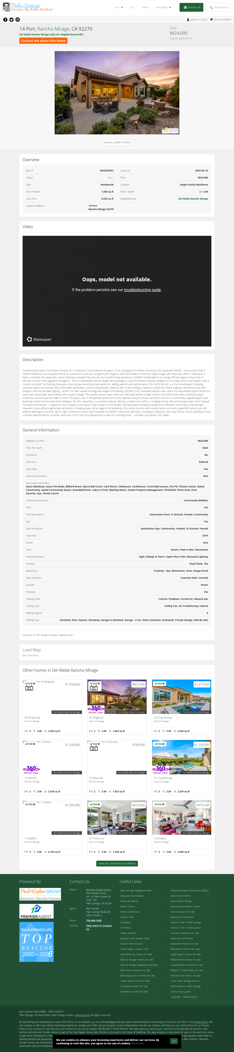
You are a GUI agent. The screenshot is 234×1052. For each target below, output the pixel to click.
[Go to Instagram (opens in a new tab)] (17, 19)
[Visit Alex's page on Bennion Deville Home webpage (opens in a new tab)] (40, 893)
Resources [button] (161, 7)
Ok (174, 1041)
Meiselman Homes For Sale (185, 949)
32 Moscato (96, 778)
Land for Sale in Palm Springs (186, 922)
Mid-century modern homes (186, 906)
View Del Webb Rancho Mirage (117, 863)
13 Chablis (160, 838)
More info (137, 1043)
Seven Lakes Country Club (134, 949)
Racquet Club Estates (131, 895)
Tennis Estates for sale (183, 911)
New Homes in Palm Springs (186, 986)
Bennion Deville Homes (98, 889)
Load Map (32, 649)
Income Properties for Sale (185, 933)
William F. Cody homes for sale (187, 970)
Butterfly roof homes (182, 938)
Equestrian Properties (182, 917)
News (145, 7)
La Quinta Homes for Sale (134, 986)
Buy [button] (117, 7)
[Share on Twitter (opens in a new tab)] (11, 19)
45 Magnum (96, 717)
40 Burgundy (32, 717)
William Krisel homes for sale (186, 959)
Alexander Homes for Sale (184, 943)
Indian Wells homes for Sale (135, 980)
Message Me (194, 7)
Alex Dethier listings (181, 901)
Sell (133, 7)
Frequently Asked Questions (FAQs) (190, 890)
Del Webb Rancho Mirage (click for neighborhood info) (51, 34)
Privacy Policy (201, 1022)
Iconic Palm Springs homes (185, 980)
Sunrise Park (127, 917)
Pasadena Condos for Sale (134, 991)
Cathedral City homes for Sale (136, 954)
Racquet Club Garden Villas (134, 938)
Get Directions (30, 655)
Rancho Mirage (53, 28)
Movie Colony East (130, 911)
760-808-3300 (220, 7)
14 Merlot (30, 778)
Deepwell (125, 922)
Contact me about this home (43, 41)
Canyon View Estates (131, 943)
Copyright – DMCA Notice (184, 996)
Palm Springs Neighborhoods (135, 890)
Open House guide (181, 991)
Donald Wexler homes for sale (187, 965)
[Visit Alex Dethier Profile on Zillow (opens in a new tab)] (36, 910)
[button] (219, 19)
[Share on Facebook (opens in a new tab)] (5, 19)
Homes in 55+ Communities (186, 927)
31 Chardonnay (163, 778)
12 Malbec (30, 838)
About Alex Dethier (181, 895)
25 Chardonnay (163, 717)
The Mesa (125, 927)
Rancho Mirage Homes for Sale (136, 959)
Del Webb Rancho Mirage (193, 198)
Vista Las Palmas (129, 901)
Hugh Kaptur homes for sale (186, 954)
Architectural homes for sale (186, 975)
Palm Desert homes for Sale (135, 970)
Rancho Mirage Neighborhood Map (138, 965)
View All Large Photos (117, 142)
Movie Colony (127, 906)
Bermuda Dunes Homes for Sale (137, 975)
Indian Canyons (128, 933)
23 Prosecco (96, 838)
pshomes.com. (82, 1015)
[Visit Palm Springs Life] (36, 941)
